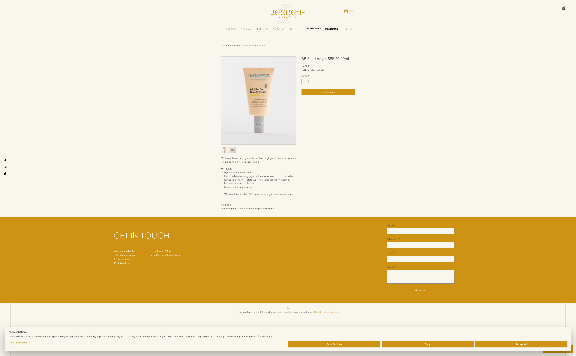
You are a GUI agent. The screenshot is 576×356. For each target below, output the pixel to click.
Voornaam (392, 224)
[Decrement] (304, 81)
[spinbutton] (308, 81)
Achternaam (393, 239)
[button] (563, 8)
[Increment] (313, 81)
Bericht (391, 267)
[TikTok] (5, 173)
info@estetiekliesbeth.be (166, 254)
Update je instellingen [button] (326, 312)
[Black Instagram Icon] (5, 167)
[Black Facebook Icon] (5, 160)
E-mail (390, 253)
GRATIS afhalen (317, 70)
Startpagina (227, 45)
